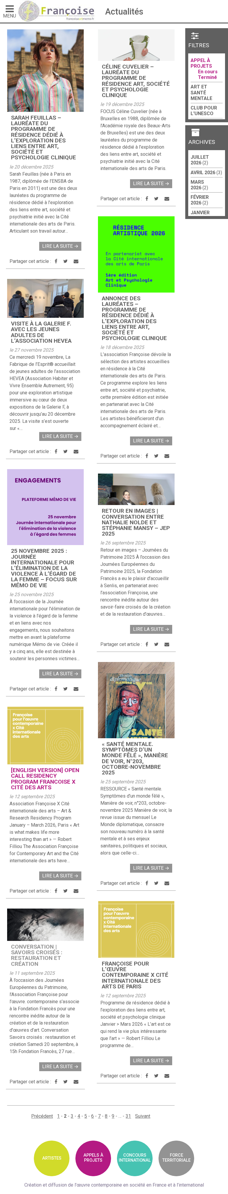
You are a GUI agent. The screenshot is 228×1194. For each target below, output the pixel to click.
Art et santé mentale (201, 92)
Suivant (142, 1116)
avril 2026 (203, 172)
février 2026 (200, 200)
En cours (208, 71)
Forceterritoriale (176, 1158)
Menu (9, 15)
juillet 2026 (200, 160)
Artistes (51, 1158)
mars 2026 (197, 184)
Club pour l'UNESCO (204, 110)
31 (128, 1116)
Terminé (207, 77)
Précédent (42, 1116)
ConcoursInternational (135, 1158)
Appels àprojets (93, 1158)
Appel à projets (201, 63)
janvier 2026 (200, 215)
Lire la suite (60, 246)
